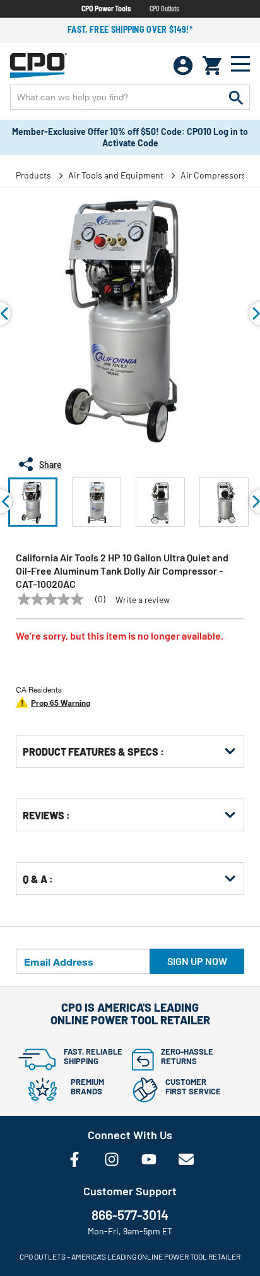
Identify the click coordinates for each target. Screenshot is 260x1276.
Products (33, 175)
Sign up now (197, 961)
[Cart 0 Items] (212, 65)
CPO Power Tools (106, 8)
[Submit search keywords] (236, 97)
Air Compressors (213, 175)
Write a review (142, 599)
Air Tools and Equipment (115, 175)
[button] (33, 502)
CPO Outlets (164, 8)
